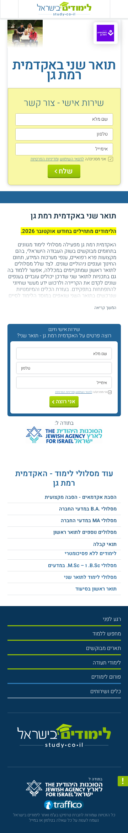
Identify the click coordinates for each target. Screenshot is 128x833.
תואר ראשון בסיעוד (96, 589)
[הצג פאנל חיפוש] (9, 9)
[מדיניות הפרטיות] (123, 781)
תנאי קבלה (105, 544)
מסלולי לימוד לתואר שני (90, 577)
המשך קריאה (105, 307)
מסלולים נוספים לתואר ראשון (85, 532)
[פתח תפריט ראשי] (119, 9)
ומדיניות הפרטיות (45, 159)
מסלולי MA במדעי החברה (89, 520)
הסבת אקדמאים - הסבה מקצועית (81, 497)
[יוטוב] (69, 754)
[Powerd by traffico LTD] (64, 806)
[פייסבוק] (61, 754)
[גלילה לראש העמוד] (123, 815)
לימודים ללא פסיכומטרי (91, 553)
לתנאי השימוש (72, 159)
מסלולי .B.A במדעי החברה (88, 509)
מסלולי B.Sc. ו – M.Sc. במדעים (82, 565)
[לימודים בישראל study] (64, 9)
